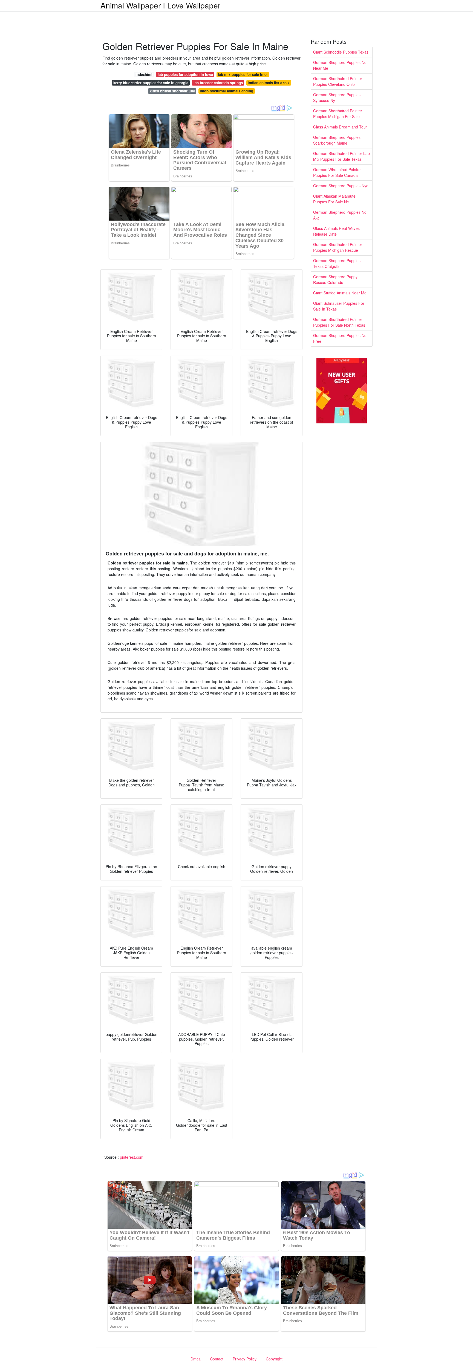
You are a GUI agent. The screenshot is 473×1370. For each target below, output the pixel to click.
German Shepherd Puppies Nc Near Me (339, 65)
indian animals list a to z (269, 82)
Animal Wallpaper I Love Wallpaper (160, 5)
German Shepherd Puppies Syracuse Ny (336, 97)
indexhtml (143, 74)
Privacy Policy (244, 1359)
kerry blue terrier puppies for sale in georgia (150, 82)
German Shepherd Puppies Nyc (340, 185)
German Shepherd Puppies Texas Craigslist (336, 263)
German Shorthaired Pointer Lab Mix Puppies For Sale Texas (341, 156)
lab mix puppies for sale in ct (242, 74)
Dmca (196, 1359)
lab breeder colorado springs (218, 82)
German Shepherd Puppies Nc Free (339, 338)
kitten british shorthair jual (172, 90)
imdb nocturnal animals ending (226, 90)
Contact (216, 1359)
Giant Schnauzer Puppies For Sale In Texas (338, 306)
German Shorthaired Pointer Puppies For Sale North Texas (339, 322)
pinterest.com (131, 1157)
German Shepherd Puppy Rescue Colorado (335, 279)
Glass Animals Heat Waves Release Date (336, 231)
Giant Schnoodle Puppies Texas (340, 52)
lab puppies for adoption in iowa (185, 74)
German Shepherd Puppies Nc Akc (339, 215)
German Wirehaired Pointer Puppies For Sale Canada (337, 172)
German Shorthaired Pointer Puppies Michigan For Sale (337, 113)
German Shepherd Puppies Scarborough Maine (336, 140)
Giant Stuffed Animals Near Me (340, 292)
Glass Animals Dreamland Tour (340, 127)
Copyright (274, 1359)
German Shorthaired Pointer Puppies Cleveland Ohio (337, 81)
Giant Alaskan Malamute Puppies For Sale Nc (334, 198)
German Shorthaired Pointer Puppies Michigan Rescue (337, 247)
